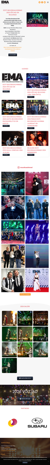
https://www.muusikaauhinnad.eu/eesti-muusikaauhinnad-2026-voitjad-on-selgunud (13, 49)
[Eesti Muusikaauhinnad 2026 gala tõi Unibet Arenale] (13, 208)
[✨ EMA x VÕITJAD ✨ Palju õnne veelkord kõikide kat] (37, 208)
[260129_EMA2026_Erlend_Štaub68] (25, 349)
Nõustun (25, 462)
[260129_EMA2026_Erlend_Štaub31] (25, 318)
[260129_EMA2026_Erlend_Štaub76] (9, 365)
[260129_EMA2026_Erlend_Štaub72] (40, 349)
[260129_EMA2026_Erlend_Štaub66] (9, 349)
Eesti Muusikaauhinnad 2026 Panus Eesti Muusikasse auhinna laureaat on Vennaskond (36, 121)
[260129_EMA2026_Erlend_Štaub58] (25, 334)
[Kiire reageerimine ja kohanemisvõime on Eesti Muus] (13, 280)
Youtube (13, 450)
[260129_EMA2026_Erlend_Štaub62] (40, 334)
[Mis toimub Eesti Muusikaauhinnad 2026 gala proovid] (37, 256)
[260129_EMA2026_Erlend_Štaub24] (9, 318)
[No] (48, 461)
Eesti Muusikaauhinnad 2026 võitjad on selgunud (12, 87)
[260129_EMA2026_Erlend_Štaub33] (40, 318)
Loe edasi (5, 91)
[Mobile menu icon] (48, 2)
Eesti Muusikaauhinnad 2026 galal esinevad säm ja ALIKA (13, 150)
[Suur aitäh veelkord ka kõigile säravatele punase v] (37, 183)
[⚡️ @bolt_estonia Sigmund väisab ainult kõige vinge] (13, 183)
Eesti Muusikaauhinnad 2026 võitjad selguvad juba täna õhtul (36, 92)
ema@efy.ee (7, 447)
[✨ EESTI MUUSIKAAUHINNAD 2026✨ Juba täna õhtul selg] (37, 232)
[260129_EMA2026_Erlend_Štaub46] (9, 334)
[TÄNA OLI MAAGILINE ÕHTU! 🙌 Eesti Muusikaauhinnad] (13, 232)
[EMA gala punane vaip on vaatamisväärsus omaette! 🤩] (37, 280)
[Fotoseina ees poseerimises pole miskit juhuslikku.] (13, 256)
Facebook (8, 450)
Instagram (3, 450)
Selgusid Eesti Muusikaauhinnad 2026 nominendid (36, 150)
